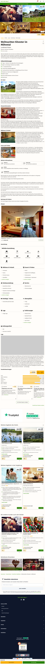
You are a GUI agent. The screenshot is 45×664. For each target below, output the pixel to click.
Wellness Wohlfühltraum (28, 483)
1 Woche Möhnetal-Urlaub (7, 443)
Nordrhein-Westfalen (16, 574)
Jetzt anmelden (22, 588)
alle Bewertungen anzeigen (22, 402)
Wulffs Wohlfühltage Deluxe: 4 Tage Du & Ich (10, 483)
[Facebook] (24, 600)
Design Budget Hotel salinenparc (28, 485)
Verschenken (11, 662)
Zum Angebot (19, 458)
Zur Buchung (33, 662)
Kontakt (3, 606)
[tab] (21, 571)
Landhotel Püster (4, 445)
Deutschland (8, 574)
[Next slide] (43, 204)
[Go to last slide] (41, 557)
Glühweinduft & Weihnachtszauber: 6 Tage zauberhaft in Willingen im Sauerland (10, 534)
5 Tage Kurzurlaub (26, 443)
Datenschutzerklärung (37, 592)
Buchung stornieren (5, 608)
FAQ (2, 610)
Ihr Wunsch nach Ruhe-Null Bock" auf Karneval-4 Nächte (30, 534)
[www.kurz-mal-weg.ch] (5, 1)
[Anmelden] (40, 1)
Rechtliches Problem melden (38, 405)
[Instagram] (21, 600)
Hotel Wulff (3, 485)
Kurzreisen (3, 574)
